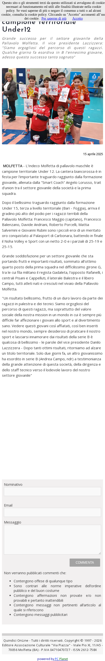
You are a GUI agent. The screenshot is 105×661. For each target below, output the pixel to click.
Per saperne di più (54, 18)
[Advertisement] (52, 433)
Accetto (77, 18)
